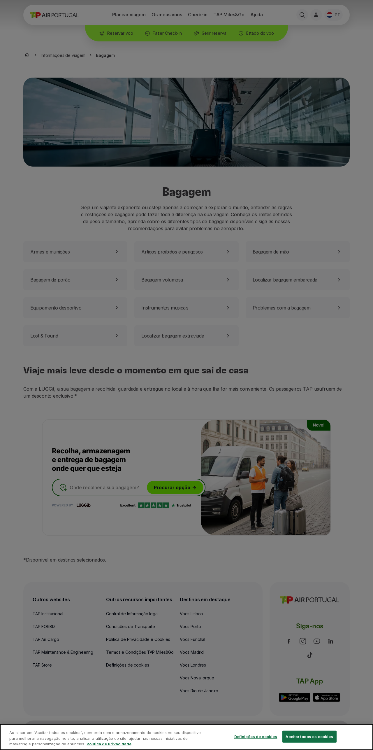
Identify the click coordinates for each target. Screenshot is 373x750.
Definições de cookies (255, 736)
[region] (186, 737)
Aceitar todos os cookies (309, 736)
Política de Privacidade (109, 744)
